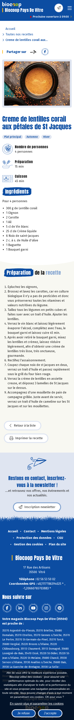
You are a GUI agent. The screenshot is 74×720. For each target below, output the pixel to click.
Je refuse (23, 713)
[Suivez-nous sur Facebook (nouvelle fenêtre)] (7, 608)
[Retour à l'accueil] (11, 5)
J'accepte (50, 713)
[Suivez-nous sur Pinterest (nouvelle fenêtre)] (59, 608)
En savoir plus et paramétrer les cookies (37, 703)
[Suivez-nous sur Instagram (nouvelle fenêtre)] (46, 608)
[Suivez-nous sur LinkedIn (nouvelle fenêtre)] (20, 608)
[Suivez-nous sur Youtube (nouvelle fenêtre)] (33, 608)
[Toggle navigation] (70, 9)
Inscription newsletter (39, 507)
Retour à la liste (25, 425)
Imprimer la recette (29, 438)
